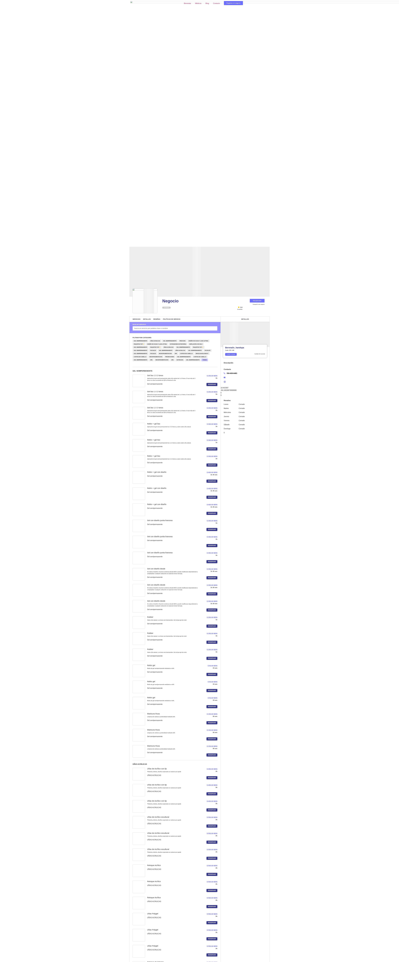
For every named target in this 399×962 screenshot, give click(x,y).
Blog (207, 3)
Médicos (198, 3)
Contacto (216, 3)
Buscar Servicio (139, 324)
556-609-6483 (232, 373)
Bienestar (187, 3)
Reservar (212, 384)
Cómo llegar (231, 354)
